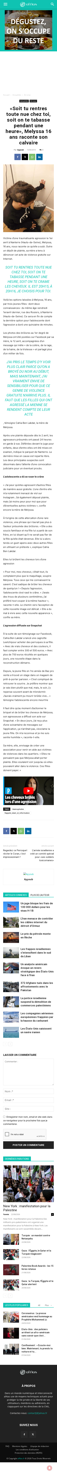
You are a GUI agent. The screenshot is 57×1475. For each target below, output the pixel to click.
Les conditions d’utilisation (27, 1449)
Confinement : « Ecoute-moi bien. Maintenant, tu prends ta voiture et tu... (37, 1348)
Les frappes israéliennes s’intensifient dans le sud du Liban (36, 952)
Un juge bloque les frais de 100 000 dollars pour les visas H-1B (37, 907)
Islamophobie (18, 809)
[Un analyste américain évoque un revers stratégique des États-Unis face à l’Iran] (11, 967)
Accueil (6, 95)
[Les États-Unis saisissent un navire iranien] (11, 1032)
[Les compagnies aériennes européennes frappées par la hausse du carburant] (11, 1017)
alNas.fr (21, 1458)
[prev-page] (5, 1044)
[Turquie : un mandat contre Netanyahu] (11, 1239)
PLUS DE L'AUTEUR (40, 895)
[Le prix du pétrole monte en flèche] (11, 937)
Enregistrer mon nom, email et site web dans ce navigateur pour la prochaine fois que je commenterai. (27, 1120)
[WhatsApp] (32, 157)
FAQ (7, 1446)
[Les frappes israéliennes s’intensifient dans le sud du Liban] (11, 952)
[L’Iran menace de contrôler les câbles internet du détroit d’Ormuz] (11, 922)
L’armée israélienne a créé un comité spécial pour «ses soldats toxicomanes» (42, 855)
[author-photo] (28, 874)
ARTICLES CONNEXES (16, 895)
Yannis (6, 1214)
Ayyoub (20, 150)
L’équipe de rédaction (39, 1446)
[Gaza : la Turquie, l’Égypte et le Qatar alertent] (11, 1285)
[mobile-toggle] (5, 4)
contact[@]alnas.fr (37, 1413)
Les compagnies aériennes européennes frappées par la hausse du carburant (37, 1017)
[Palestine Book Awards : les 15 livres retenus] (11, 1269)
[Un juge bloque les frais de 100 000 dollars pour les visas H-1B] (11, 907)
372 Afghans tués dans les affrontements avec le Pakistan (37, 986)
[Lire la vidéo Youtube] (28, 790)
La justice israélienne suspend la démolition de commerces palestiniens (36, 1002)
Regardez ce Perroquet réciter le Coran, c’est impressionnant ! (15, 853)
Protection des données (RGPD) (28, 1453)
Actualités (17, 95)
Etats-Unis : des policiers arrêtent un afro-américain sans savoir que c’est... (36, 1332)
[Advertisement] (28, 71)
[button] (52, 4)
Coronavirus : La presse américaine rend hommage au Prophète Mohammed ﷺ (37, 1316)
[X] (25, 157)
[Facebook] (17, 157)
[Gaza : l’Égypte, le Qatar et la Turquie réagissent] (11, 1254)
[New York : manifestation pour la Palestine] (28, 1183)
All (39, 1305)
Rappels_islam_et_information (17, 813)
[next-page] (10, 1044)
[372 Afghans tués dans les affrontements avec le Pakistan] (11, 986)
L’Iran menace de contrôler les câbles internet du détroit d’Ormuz (37, 922)
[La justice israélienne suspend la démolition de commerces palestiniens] (11, 1001)
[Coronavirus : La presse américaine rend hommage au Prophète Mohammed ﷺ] (11, 1317)
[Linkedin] (39, 157)
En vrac (27, 95)
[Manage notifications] (49, 1468)
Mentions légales (19, 1446)
